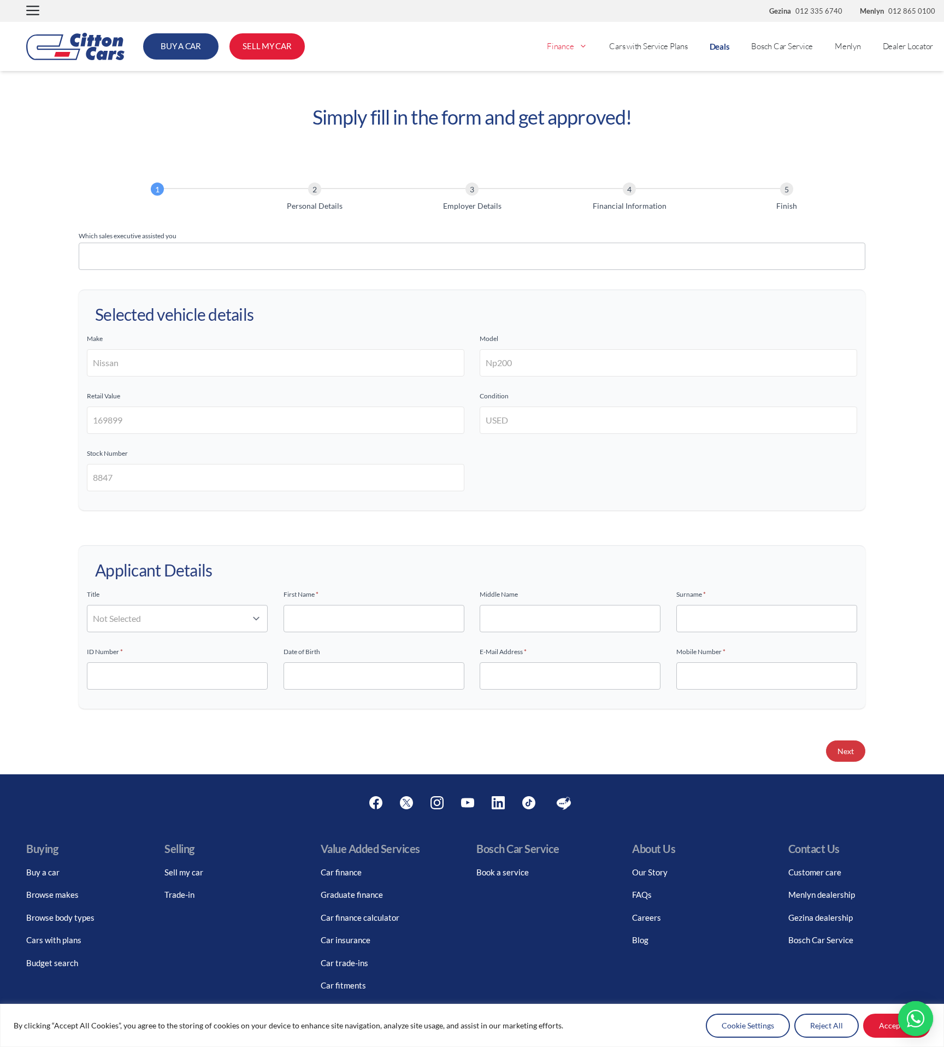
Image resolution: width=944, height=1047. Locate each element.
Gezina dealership (820, 917)
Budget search (52, 963)
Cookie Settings (748, 1025)
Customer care (814, 872)
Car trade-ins (344, 963)
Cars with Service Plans (648, 46)
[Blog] (564, 803)
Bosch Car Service (782, 46)
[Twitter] (406, 803)
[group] (472, 199)
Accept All (896, 1025)
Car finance (341, 872)
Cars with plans (53, 940)
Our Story (650, 872)
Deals (720, 46)
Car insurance (345, 940)
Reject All (826, 1025)
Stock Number (107, 453)
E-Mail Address (503, 652)
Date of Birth (302, 652)
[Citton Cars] (75, 46)
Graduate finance (352, 894)
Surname (691, 594)
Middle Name (499, 594)
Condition (494, 396)
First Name (301, 594)
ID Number (105, 652)
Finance (560, 46)
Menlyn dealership (821, 894)
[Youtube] (467, 803)
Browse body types (60, 917)
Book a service (502, 872)
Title (93, 594)
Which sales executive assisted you (127, 236)
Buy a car (43, 872)
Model (489, 338)
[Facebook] (375, 803)
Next (845, 751)
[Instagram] (437, 803)
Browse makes (52, 894)
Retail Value (103, 396)
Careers (646, 917)
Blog (640, 940)
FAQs (642, 894)
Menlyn (848, 46)
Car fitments (343, 985)
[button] (32, 11)
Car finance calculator (360, 917)
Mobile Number (700, 652)
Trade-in (179, 894)
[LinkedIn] (498, 803)
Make (95, 338)
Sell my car (183, 872)
